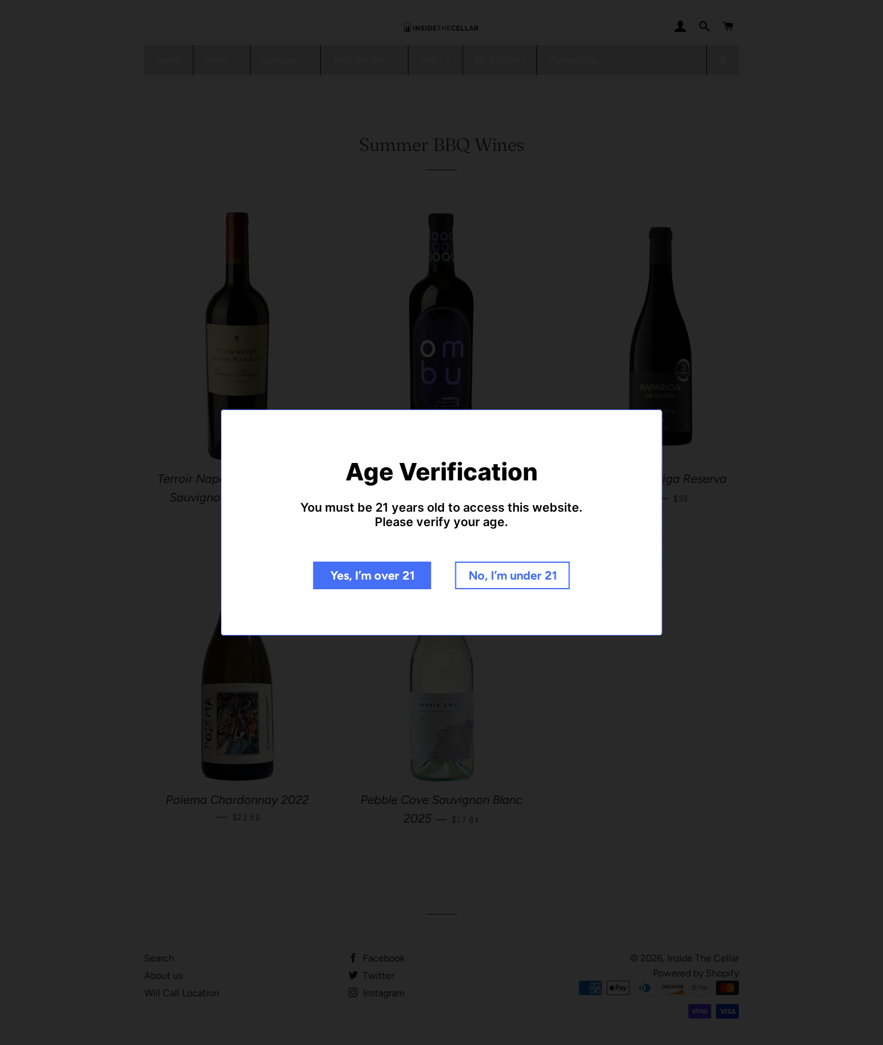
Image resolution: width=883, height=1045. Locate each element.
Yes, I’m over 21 (372, 575)
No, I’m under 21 (513, 575)
